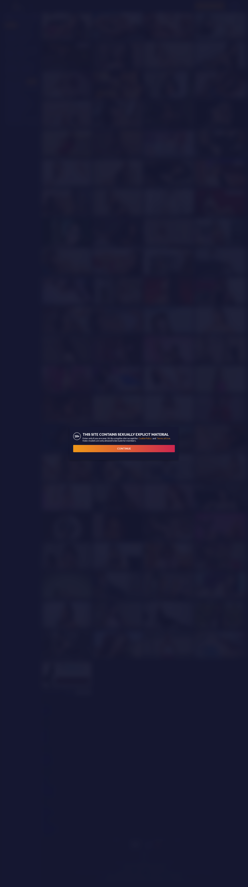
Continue (124, 448)
